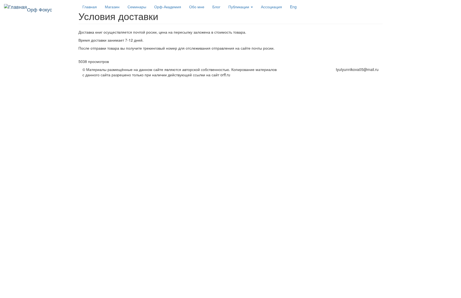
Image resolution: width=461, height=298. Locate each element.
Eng (293, 6)
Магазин (112, 6)
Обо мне (196, 6)
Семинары (137, 6)
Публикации (239, 6)
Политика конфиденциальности (351, 74)
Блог (216, 6)
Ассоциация (271, 6)
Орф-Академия (167, 6)
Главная (89, 6)
